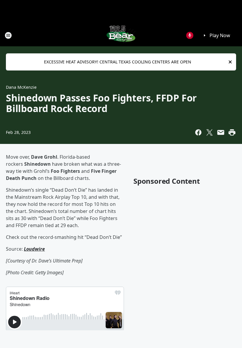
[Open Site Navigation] (8, 35)
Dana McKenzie (21, 87)
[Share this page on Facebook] (198, 132)
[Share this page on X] (209, 132)
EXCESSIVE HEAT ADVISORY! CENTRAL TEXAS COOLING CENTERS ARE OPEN (117, 62)
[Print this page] (232, 132)
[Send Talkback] (189, 35)
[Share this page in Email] (221, 132)
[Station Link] (121, 35)
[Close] (230, 61)
